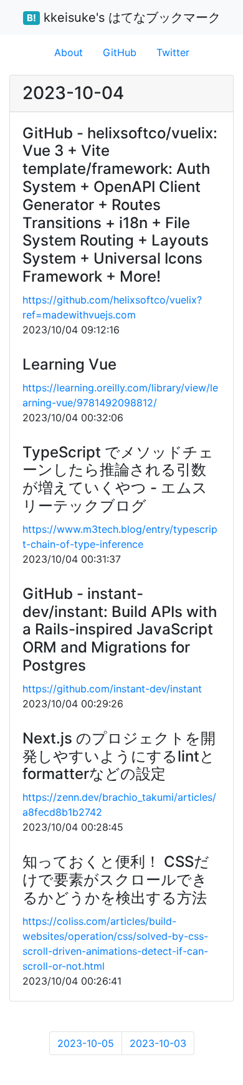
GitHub (119, 52)
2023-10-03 (158, 1043)
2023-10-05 (85, 1043)
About (68, 52)
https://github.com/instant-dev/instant (112, 688)
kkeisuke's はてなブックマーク (124, 17)
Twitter (172, 52)
